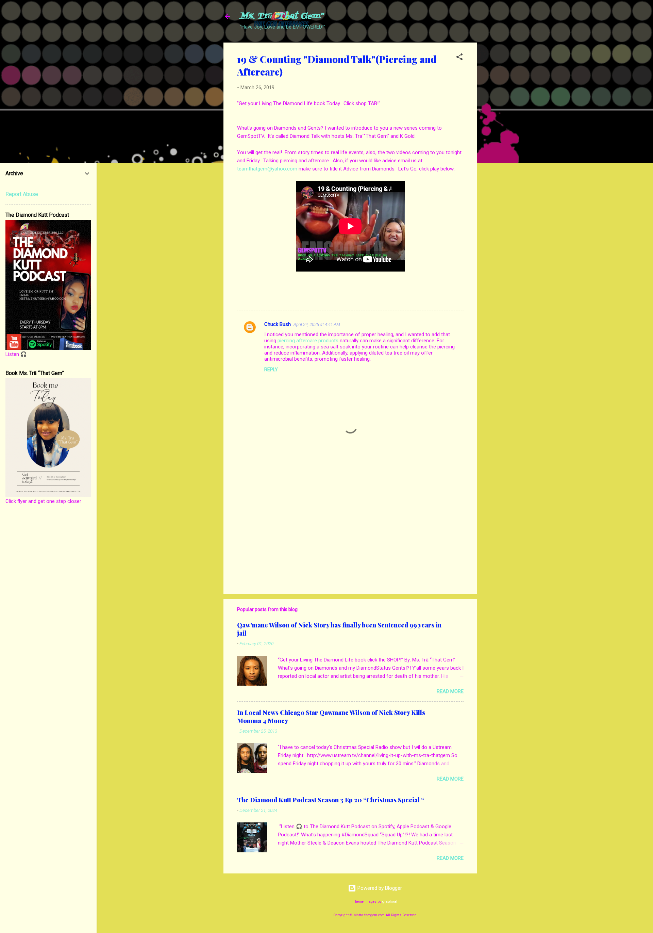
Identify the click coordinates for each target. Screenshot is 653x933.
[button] (459, 58)
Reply (271, 369)
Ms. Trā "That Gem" (281, 16)
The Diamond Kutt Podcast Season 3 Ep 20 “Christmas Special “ (330, 800)
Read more (450, 691)
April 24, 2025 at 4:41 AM (317, 324)
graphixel (389, 901)
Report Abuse (21, 194)
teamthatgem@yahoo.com (267, 169)
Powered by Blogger (379, 888)
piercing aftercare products (308, 341)
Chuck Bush (277, 324)
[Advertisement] (504, 145)
